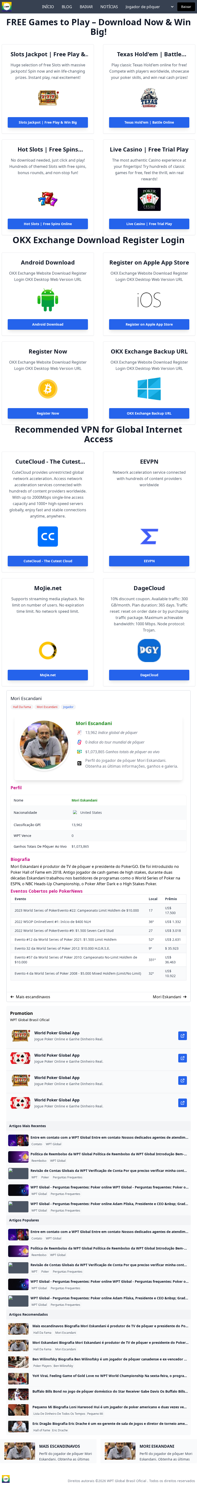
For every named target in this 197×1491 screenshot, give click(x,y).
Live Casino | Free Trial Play (149, 149)
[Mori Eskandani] (18, 1345)
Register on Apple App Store (149, 262)
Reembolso (38, 1161)
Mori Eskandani (84, 800)
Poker (45, 1177)
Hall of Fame (41, 1430)
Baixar (186, 6)
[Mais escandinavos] (18, 1329)
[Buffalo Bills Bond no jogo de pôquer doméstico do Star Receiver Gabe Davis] (18, 1394)
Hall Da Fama (42, 1333)
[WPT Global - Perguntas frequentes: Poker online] (18, 1190)
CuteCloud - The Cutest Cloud (47, 461)
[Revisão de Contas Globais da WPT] (18, 1173)
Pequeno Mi (95, 1414)
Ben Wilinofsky (63, 1366)
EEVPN (149, 461)
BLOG (67, 6)
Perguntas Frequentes (67, 1177)
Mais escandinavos (33, 996)
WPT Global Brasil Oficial (126, 1480)
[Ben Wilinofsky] (18, 1362)
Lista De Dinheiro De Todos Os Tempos (59, 1414)
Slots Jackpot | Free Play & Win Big (48, 54)
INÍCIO (48, 6)
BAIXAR (86, 6)
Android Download (48, 262)
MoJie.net (48, 588)
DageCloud (149, 588)
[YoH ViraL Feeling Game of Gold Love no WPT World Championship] (18, 1378)
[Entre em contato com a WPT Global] (18, 1140)
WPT (34, 1177)
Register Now (48, 351)
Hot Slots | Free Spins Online (48, 149)
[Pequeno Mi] (18, 1410)
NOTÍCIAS (109, 6)
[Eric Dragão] (18, 1426)
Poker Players (42, 1366)
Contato (36, 1144)
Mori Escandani (94, 723)
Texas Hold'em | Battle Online (149, 54)
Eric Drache (60, 1430)
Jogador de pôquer (143, 6)
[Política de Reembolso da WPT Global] (18, 1157)
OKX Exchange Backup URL (149, 351)
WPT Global (53, 1144)
